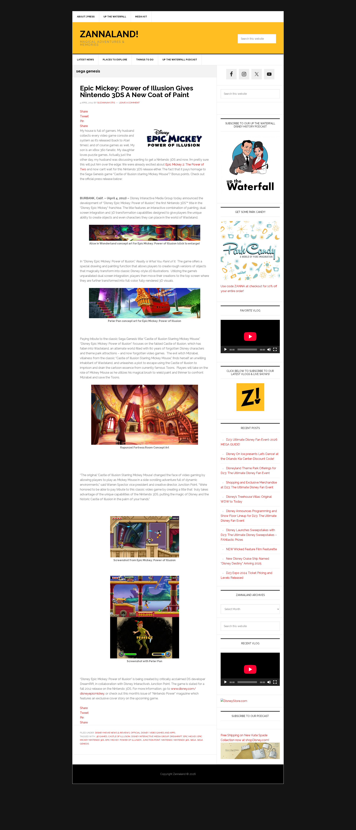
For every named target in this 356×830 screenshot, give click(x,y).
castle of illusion (119, 736)
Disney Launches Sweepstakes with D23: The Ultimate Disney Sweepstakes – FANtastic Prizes (249, 534)
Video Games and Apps (162, 732)
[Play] (225, 349)
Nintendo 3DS (181, 740)
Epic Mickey (189, 736)
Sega (193, 740)
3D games (101, 736)
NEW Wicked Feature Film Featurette (251, 549)
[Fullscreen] (275, 349)
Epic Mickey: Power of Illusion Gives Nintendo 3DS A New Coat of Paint (136, 91)
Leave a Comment (129, 102)
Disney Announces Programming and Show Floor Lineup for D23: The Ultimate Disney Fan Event (249, 515)
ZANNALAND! (109, 34)
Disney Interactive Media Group (150, 736)
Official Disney (139, 732)
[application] (250, 336)
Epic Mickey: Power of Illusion (123, 740)
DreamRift (176, 736)
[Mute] (269, 349)
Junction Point (151, 740)
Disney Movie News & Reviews (112, 732)
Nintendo (166, 740)
